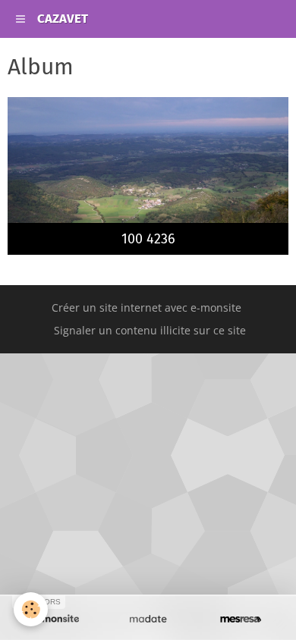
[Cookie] (31, 609)
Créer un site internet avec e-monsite (146, 307)
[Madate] (148, 619)
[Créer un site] (55, 619)
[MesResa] (240, 619)
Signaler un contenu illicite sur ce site (150, 330)
